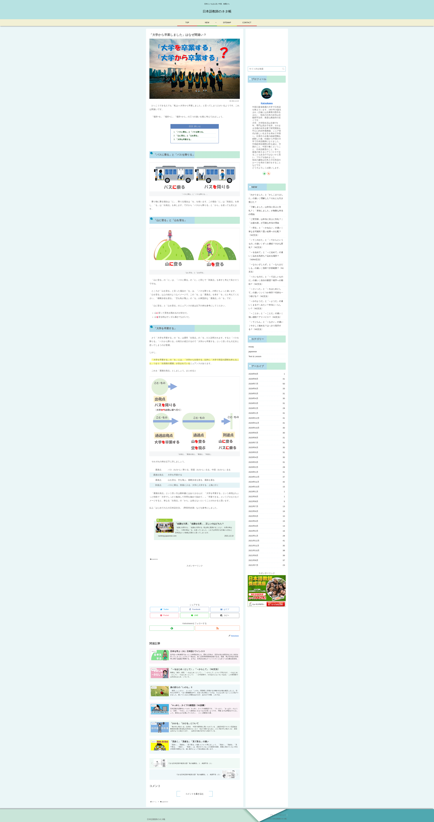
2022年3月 (267, 526)
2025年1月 (267, 472)
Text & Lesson (255, 356)
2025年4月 (267, 457)
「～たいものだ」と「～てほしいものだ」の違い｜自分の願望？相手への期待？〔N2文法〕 (266, 280)
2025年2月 (267, 467)
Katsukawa (267, 103)
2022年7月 (267, 506)
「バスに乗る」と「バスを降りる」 (190, 132)
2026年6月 (267, 388)
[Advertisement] (194, 583)
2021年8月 (267, 560)
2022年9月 (267, 496)
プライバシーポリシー (278, 815)
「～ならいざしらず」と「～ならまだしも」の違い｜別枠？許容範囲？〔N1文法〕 (266, 268)
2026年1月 (267, 413)
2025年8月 (267, 438)
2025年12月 (267, 418)
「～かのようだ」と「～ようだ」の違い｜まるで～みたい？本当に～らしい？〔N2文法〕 (266, 305)
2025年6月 (267, 447)
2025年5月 (267, 452)
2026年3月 (267, 403)
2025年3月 (267, 462)
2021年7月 (267, 565)
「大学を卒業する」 (184, 139)
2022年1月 (267, 536)
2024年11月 (267, 482)
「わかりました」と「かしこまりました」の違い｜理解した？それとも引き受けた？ (266, 198)
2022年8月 (267, 501)
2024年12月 (267, 477)
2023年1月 (267, 491)
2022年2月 (267, 531)
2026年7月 (267, 384)
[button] (283, 69)
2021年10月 (267, 550)
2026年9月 (267, 374)
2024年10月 (267, 487)
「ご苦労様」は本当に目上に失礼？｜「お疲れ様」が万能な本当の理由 (266, 221)
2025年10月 (267, 428)
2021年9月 (267, 555)
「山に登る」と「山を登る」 (187, 136)
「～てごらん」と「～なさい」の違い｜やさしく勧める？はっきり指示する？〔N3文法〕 (266, 325)
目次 (191, 126)
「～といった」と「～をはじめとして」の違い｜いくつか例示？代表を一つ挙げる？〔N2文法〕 (266, 292)
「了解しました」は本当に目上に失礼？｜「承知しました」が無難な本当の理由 (266, 210)
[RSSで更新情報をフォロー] (217, 628)
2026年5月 (267, 393)
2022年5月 (267, 516)
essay (251, 347)
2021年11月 (267, 545)
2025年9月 (267, 433)
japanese (155, 559)
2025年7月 (267, 442)
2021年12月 (267, 541)
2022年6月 (267, 511)
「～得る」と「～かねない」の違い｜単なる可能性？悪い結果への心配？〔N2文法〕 (266, 231)
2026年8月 (267, 379)
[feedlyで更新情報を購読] (171, 628)
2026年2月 (267, 408)
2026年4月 (267, 398)
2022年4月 (267, 521)
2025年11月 (267, 423)
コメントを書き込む (194, 794)
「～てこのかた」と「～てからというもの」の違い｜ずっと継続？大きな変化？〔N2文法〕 (266, 243)
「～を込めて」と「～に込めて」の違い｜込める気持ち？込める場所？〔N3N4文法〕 (266, 256)
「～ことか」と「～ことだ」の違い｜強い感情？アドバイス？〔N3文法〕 (266, 315)
